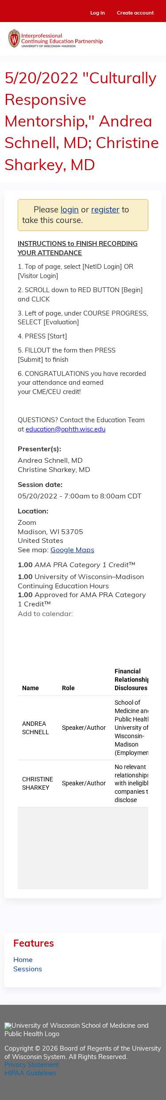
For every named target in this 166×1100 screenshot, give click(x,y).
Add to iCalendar (67, 629)
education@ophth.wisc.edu (65, 430)
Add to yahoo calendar (47, 630)
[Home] (83, 36)
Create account (135, 13)
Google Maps (72, 550)
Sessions (27, 969)
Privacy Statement (31, 1065)
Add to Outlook (88, 630)
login (70, 210)
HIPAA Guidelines (30, 1073)
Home (23, 960)
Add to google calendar (27, 630)
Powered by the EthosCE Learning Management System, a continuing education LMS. (130, 1093)
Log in (97, 13)
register (105, 210)
